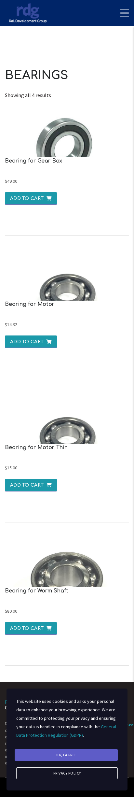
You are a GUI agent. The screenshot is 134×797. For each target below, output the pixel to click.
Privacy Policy (67, 773)
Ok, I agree (66, 754)
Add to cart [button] (27, 198)
